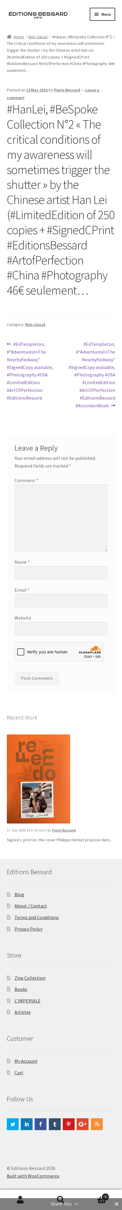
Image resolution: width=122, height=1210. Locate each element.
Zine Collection (30, 978)
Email (22, 590)
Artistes (23, 1012)
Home (19, 36)
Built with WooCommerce (33, 1176)
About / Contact (31, 906)
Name (22, 562)
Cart (19, 1073)
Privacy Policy (28, 929)
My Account (26, 1061)
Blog (19, 894)
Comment (26, 480)
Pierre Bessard (67, 90)
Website (23, 618)
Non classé (38, 36)
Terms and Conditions (37, 917)
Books (21, 989)
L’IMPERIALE (28, 1001)
